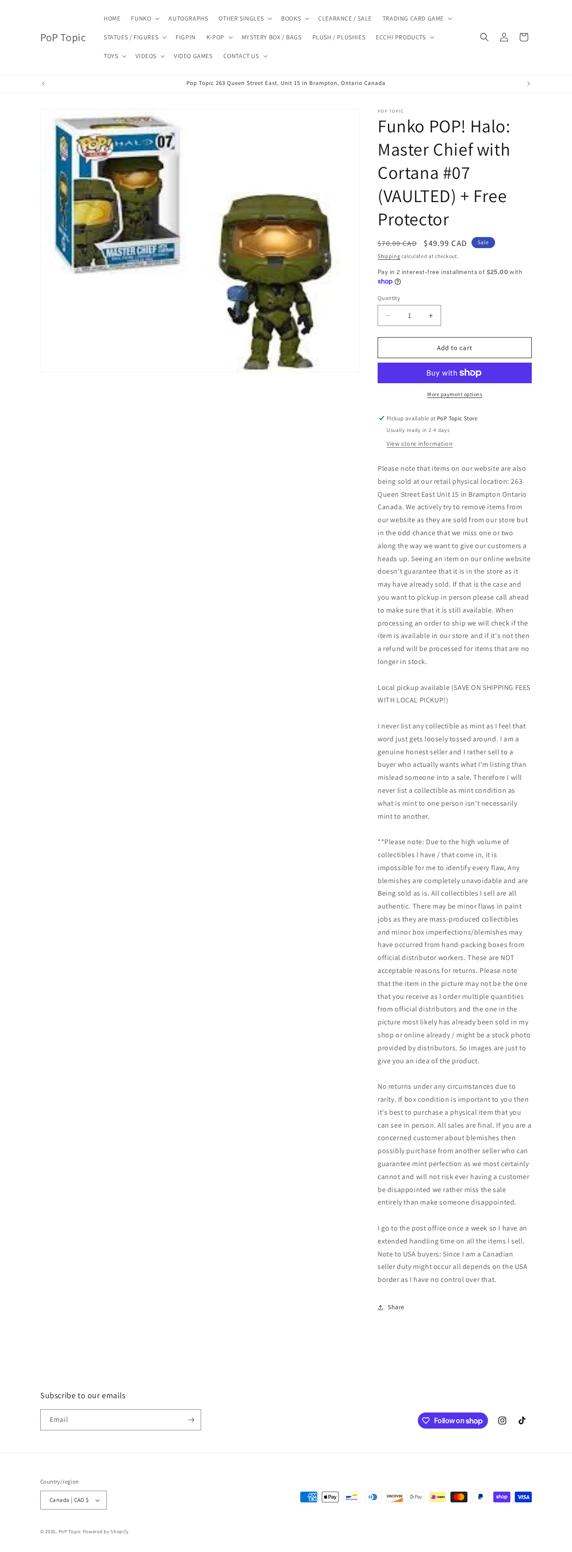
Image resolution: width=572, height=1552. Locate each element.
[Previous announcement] (43, 83)
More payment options (454, 394)
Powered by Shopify (106, 1531)
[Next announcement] (528, 83)
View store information (420, 444)
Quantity (389, 298)
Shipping (389, 256)
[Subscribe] (191, 1419)
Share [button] (396, 1307)
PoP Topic (70, 1531)
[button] (144, 18)
